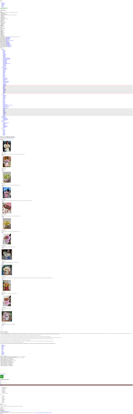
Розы (3, 77)
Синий (4, 91)
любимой (4, 130)
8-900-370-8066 (8, 43)
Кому (2, 128)
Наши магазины (3, 345)
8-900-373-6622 (7, 39)
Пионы (4, 102)
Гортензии (4, 72)
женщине (3, 402)
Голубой (4, 92)
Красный (4, 86)
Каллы (4, 73)
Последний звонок (5, 126)
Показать (1, 403)
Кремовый (4, 85)
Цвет (0, 384)
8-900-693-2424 (7, 42)
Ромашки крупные (5, 78)
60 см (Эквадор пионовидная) (6, 59)
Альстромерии (5, 69)
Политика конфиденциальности (4, 367)
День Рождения (5, 123)
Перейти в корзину (7, 411)
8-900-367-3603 (8, 41)
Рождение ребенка (4, 387)
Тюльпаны (3, 49)
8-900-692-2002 (8, 44)
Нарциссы (4, 101)
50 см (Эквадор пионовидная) (6, 58)
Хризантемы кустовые (5, 106)
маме (3, 129)
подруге (3, 397)
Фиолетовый (4, 113)
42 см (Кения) (4, 64)
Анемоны (4, 96)
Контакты (3, 6)
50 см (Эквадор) (5, 60)
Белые (4, 51)
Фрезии (4, 80)
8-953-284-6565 (11, 40)
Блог (2, 347)
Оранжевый (4, 89)
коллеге (4, 132)
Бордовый (4, 90)
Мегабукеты (3, 352)
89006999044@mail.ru (2, 374)
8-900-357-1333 (9, 46)
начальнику (4, 134)
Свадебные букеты (5, 68)
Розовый (4, 109)
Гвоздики (4, 70)
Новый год (4, 127)
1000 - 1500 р (4, 65)
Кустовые (4, 57)
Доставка (3, 5)
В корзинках (4, 118)
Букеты (2, 67)
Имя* (1, 408)
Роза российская (4, 116)
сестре (4, 131)
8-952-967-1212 (10, 36)
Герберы (4, 97)
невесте (3, 395)
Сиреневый (4, 111)
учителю (4, 133)
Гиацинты (4, 71)
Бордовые (4, 52)
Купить (2, 155)
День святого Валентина (6, 122)
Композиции (3, 353)
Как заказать (3, 4)
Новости (3, 3)
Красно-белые (4, 54)
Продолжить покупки (2, 411)
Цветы (2, 94)
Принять (1, 413)
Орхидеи (4, 75)
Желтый (4, 88)
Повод (2, 121)
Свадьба (4, 124)
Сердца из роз (4, 120)
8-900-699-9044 (9, 38)
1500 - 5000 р (4, 84)
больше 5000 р (4, 66)
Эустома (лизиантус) (5, 82)
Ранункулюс (4, 76)
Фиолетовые (4, 56)
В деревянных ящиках (5, 119)
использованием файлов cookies (39, 412)
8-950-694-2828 (8, 37)
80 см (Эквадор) (5, 62)
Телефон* (1, 407)
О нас (2, 2)
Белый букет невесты (7, 138)
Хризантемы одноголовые (6, 81)
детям (3, 135)
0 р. (1, 47)
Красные (4, 53)
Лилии (4, 74)
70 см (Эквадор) (5, 61)
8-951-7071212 (10, 45)
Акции (2, 354)
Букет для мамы (12, 138)
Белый (4, 87)
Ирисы (4, 99)
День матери (4, 125)
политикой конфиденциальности (48, 412)
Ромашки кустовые (5, 79)
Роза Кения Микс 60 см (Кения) (6, 63)
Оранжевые (4, 55)
